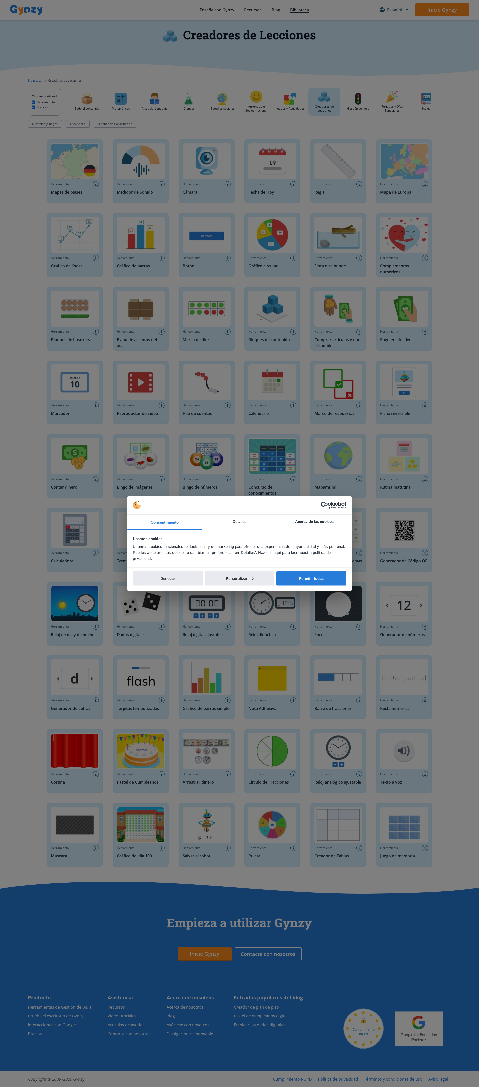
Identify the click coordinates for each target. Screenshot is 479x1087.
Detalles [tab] (240, 521)
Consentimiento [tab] (165, 522)
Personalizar (237, 578)
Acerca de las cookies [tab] (314, 521)
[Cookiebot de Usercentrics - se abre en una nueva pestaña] (324, 505)
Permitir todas (311, 578)
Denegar (167, 578)
